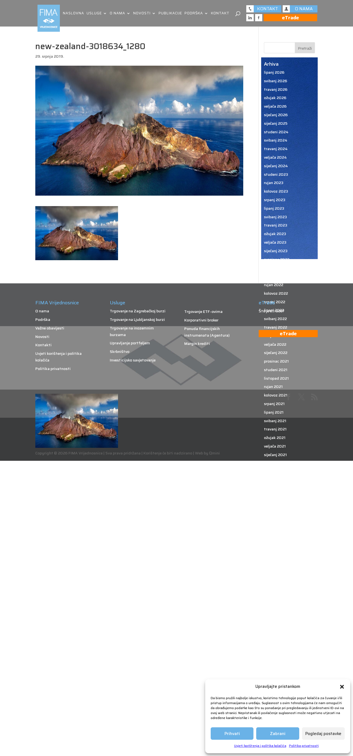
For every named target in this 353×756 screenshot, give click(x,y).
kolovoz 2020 (276, 497)
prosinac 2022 (276, 259)
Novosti (142, 13)
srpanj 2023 (274, 200)
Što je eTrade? (271, 311)
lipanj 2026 (274, 72)
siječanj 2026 (276, 115)
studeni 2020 (276, 471)
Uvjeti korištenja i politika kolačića (260, 745)
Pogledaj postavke (323, 733)
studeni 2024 (276, 132)
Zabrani (277, 733)
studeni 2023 (276, 174)
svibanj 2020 (275, 523)
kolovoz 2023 (276, 191)
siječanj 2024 (276, 166)
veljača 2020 (275, 548)
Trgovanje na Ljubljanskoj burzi (137, 319)
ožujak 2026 (275, 98)
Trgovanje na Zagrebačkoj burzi (137, 311)
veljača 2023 (275, 242)
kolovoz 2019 (276, 599)
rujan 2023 (274, 183)
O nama (117, 13)
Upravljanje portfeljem (130, 343)
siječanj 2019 (275, 659)
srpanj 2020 (275, 506)
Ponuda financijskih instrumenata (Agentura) (207, 332)
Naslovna (73, 13)
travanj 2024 (276, 149)
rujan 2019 (273, 591)
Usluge (94, 13)
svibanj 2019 (275, 625)
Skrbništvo (119, 351)
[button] (342, 687)
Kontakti (43, 345)
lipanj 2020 (274, 514)
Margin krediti (197, 343)
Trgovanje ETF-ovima (203, 311)
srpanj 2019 (274, 608)
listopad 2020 (277, 480)
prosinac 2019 (276, 565)
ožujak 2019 (275, 641)
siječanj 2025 (275, 123)
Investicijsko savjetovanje (133, 360)
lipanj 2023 (274, 208)
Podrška (193, 13)
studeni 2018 (276, 676)
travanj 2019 (275, 633)
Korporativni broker (201, 320)
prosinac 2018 (276, 667)
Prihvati (232, 733)
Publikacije (170, 13)
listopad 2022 (276, 276)
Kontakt (220, 13)
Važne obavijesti (49, 328)
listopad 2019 (276, 582)
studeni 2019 (276, 574)
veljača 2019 (275, 650)
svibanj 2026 (275, 81)
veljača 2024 (275, 157)
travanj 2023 (275, 225)
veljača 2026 (275, 106)
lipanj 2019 (274, 616)
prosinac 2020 (277, 463)
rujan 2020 (274, 489)
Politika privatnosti (304, 745)
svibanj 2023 (275, 217)
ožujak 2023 (275, 234)
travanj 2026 (275, 89)
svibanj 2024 (275, 140)
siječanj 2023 (276, 251)
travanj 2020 (276, 531)
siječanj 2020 (276, 556)
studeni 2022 (276, 268)
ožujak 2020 (275, 540)
